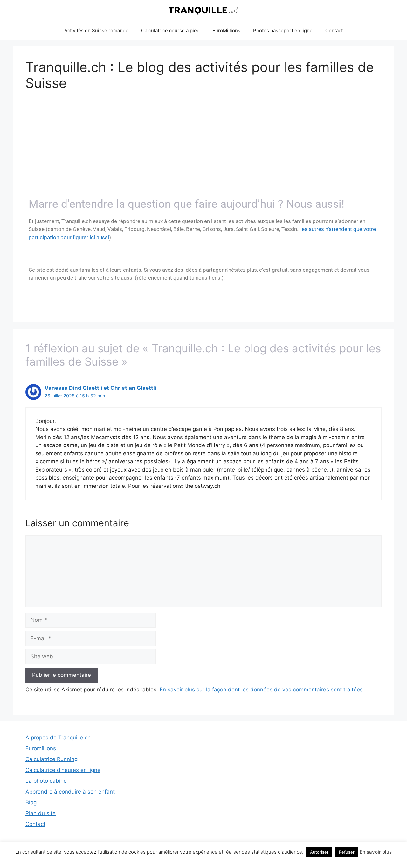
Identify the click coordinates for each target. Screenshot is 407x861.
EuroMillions (226, 30)
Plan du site (40, 813)
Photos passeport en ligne (283, 30)
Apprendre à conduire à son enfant (70, 791)
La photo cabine (46, 781)
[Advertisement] (203, 146)
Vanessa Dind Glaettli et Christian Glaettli (100, 388)
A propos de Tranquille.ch (58, 737)
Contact (334, 30)
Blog (31, 802)
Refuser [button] (347, 852)
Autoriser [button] (319, 852)
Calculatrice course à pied (170, 30)
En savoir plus (376, 852)
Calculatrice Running (51, 759)
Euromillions (40, 748)
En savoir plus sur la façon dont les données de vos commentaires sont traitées (261, 689)
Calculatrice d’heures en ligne (62, 770)
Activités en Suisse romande (96, 30)
